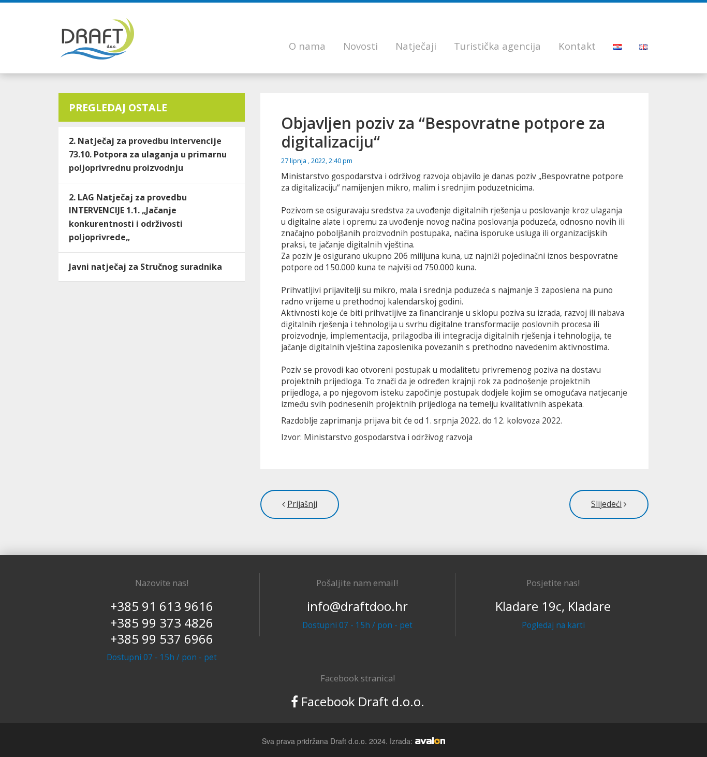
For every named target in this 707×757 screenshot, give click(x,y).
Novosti (360, 45)
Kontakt (577, 45)
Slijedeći (606, 504)
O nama (307, 45)
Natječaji (415, 45)
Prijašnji (302, 504)
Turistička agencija (497, 45)
